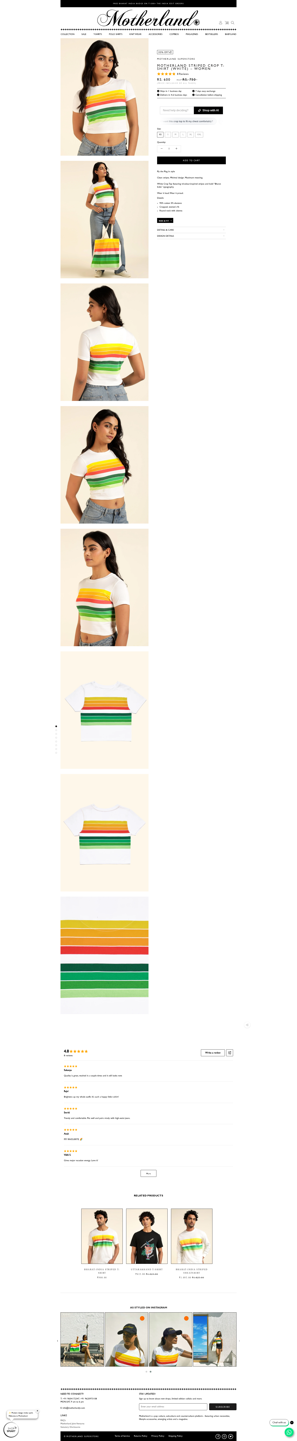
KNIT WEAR (135, 34)
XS (160, 134)
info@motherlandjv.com (74, 1408)
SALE (83, 34)
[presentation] (57, 1340)
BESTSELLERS (211, 34)
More (148, 1174)
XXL (199, 134)
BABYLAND (230, 34)
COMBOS (174, 34)
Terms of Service (122, 1436)
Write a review (213, 1053)
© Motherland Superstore (81, 1436)
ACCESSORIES (155, 34)
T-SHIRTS (98, 34)
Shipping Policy (175, 1436)
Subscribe (223, 1407)
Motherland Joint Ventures (72, 1424)
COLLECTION (67, 34)
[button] (146, 1371)
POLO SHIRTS (115, 34)
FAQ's (63, 1420)
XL (190, 134)
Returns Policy (140, 1436)
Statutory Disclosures (70, 1427)
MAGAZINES (192, 34)
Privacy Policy (157, 1436)
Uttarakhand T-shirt (147, 1269)
